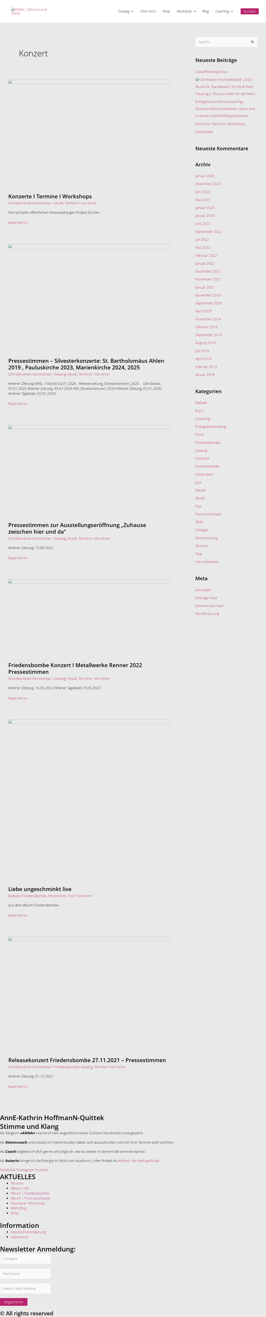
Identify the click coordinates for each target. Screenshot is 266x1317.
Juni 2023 (202, 223)
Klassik (200, 490)
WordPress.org (207, 613)
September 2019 (208, 334)
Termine (71, 203)
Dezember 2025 (208, 183)
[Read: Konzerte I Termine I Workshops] (89, 133)
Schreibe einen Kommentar (29, 203)
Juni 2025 (202, 191)
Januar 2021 (205, 287)
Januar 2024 (205, 215)
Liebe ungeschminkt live (39, 889)
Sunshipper (204, 131)
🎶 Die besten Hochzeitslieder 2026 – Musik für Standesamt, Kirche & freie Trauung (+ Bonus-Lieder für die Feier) (225, 86)
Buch (199, 410)
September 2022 (208, 231)
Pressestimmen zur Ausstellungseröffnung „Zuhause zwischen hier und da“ (77, 528)
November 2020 (208, 295)
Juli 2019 (202, 350)
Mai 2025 (202, 199)
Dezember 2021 (208, 271)
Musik (59, 203)
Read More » (18, 222)
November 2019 (208, 319)
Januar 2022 (205, 263)
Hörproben (57, 895)
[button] (131, 11)
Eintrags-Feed (206, 597)
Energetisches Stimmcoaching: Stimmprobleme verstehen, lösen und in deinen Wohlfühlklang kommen (225, 108)
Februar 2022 (206, 255)
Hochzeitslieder (207, 466)
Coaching (202, 418)
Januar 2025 (205, 207)
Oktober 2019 (206, 327)
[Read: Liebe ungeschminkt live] (89, 799)
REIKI (199, 522)
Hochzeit (202, 458)
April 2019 (203, 358)
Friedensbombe (34, 895)
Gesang (60, 374)
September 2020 (208, 303)
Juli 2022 (202, 239)
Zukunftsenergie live (211, 71)
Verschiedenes (206, 561)
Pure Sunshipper (208, 514)
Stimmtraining (206, 538)
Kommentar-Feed (209, 605)
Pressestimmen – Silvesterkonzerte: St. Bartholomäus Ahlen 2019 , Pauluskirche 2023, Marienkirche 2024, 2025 (86, 364)
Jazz (198, 482)
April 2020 (203, 311)
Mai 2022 (202, 247)
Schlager (202, 529)
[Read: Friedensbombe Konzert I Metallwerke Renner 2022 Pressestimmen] (89, 617)
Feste (199, 434)
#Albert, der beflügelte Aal (138, 1160)
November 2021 (208, 279)
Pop (71, 895)
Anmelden (203, 590)
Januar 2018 (205, 374)
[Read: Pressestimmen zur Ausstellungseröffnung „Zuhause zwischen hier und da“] (89, 470)
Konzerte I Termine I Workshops (50, 196)
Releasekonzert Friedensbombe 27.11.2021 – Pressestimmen (87, 1060)
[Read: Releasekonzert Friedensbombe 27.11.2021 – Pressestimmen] (89, 993)
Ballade (14, 895)
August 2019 (205, 342)
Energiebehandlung (210, 426)
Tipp (198, 553)
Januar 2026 (205, 175)
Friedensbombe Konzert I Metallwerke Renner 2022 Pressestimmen (75, 668)
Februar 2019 (206, 366)
